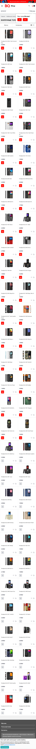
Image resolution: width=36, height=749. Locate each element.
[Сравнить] (16, 48)
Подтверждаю (4, 747)
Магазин (3, 723)
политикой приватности (9, 744)
